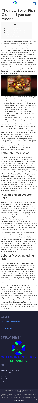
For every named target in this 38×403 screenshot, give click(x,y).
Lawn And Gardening (7, 328)
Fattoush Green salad (13, 28)
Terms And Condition (19, 400)
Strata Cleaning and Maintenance (10, 321)
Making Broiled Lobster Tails (15, 30)
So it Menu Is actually (13, 37)
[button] (34, 3)
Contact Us (4, 332)
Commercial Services (7, 325)
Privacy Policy (33, 399)
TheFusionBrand (19, 391)
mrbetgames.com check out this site (13, 130)
